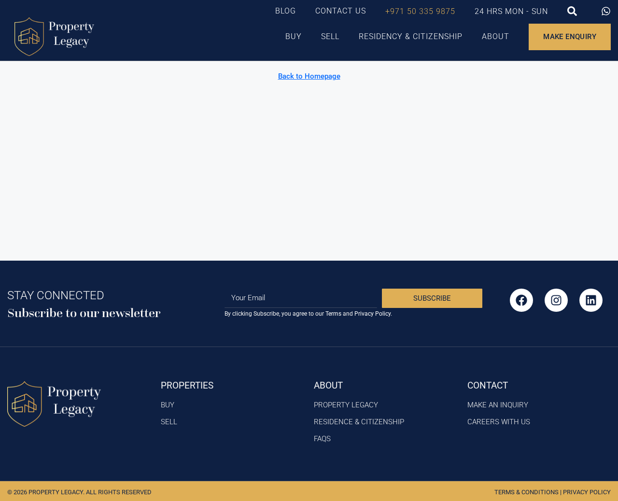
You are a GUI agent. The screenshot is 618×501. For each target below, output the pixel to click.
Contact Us (340, 10)
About (495, 36)
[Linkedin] (591, 300)
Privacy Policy (587, 492)
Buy (293, 36)
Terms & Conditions (526, 492)
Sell (330, 36)
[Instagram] (556, 300)
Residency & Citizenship (411, 36)
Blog (285, 10)
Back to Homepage (309, 76)
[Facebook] (521, 300)
